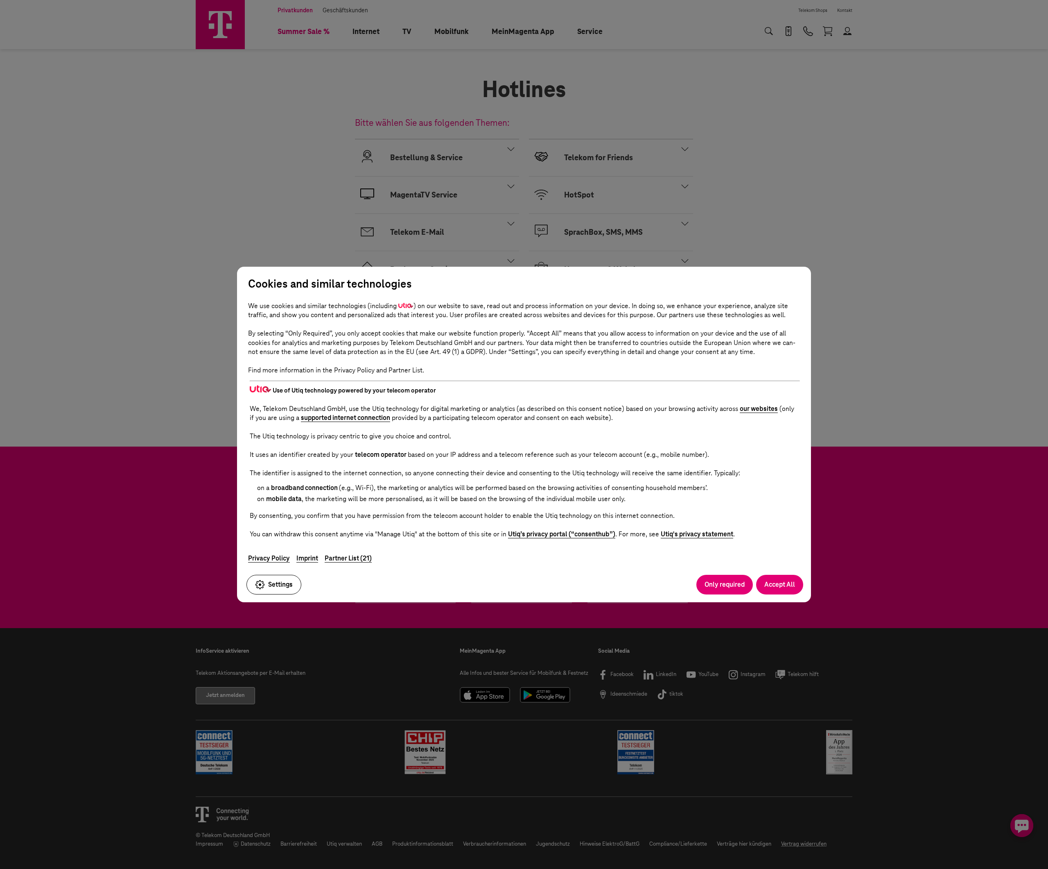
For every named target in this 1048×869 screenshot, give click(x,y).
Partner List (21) (348, 558)
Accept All (779, 584)
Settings (280, 584)
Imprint (307, 558)
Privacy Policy (269, 558)
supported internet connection (345, 417)
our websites (759, 408)
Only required (725, 584)
